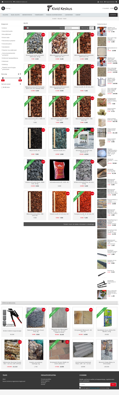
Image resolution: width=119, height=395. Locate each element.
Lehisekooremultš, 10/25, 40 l (59, 182)
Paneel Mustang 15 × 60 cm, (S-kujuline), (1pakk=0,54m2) (112, 221)
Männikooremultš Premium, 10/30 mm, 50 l (59, 56)
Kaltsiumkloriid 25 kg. (112, 48)
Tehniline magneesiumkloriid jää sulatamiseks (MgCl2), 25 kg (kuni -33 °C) (112, 151)
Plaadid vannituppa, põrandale (9, 68)
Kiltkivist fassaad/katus (10, 58)
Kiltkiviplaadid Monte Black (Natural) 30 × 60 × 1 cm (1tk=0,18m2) (112, 181)
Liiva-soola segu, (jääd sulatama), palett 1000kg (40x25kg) (112, 90)
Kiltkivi (4, 28)
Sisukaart (43, 383)
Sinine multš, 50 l (59, 150)
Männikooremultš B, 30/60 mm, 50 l (59, 119)
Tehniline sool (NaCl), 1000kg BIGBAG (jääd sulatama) (111, 80)
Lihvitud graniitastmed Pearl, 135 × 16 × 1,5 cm (83, 363)
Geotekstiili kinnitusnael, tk (111, 281)
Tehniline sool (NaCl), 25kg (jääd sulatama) (112, 29)
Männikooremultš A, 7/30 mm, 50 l (35, 215)
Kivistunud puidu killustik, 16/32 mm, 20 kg (35, 56)
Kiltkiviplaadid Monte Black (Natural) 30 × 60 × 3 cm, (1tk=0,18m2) (112, 191)
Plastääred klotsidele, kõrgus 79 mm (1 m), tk (112, 252)
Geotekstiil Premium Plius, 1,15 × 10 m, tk (111, 171)
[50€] (20, 78)
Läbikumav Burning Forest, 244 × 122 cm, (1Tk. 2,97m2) (12, 363)
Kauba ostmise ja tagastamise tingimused (14, 381)
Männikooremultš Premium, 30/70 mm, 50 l (84, 56)
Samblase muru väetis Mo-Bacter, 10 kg (107, 331)
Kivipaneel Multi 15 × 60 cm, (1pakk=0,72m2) (112, 201)
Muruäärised (6, 34)
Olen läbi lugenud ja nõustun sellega (95, 388)
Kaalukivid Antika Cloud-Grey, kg (35, 331)
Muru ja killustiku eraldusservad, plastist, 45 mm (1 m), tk (112, 292)
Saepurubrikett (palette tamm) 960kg (111, 130)
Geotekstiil (5, 47)
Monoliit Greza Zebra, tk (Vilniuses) (107, 363)
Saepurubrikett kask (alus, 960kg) (112, 119)
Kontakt (43, 384)
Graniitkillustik (7, 31)
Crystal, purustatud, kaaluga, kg (35, 363)
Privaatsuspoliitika (46, 379)
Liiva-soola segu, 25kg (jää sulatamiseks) (112, 39)
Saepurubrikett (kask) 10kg (111, 109)
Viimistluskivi (7, 44)
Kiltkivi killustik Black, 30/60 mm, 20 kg (34, 183)
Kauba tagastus (45, 381)
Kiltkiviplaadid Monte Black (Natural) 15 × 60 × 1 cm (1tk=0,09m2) (112, 211)
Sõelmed (5, 61)
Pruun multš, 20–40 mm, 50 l (84, 87)
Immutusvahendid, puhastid (8, 54)
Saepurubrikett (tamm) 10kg (111, 139)
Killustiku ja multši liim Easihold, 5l (84, 151)
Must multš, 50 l (35, 150)
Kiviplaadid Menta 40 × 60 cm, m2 (83, 331)
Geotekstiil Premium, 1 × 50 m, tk (112, 160)
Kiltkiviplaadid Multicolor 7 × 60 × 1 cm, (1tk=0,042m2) (112, 242)
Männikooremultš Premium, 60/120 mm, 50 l (59, 88)
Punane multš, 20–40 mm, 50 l (84, 215)
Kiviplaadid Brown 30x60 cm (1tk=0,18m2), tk (59, 363)
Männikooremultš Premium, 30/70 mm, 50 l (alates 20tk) (35, 88)
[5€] (3, 78)
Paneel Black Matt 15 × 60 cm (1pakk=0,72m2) (112, 231)
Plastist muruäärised (9, 50)
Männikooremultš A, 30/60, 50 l (35, 119)
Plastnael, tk (110, 270)
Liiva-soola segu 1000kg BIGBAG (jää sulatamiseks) (112, 69)
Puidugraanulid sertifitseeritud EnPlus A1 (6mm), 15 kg (112, 100)
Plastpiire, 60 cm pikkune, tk (111, 261)
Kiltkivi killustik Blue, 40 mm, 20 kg (84, 183)
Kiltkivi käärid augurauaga (12, 331)
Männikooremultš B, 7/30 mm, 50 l (84, 119)
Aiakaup (5, 64)
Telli (113, 384)
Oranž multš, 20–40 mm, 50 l (59, 214)
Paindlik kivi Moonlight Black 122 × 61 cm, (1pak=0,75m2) (59, 330)
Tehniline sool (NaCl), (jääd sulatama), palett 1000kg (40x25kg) (112, 59)
